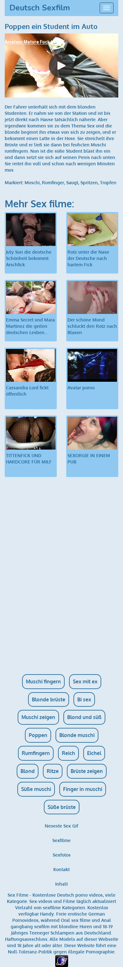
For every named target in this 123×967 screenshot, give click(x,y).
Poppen (38, 735)
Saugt (72, 182)
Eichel (94, 753)
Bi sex (84, 699)
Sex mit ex (85, 681)
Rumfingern (36, 753)
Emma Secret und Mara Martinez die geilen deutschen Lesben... (30, 326)
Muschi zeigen (38, 717)
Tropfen (108, 182)
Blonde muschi (77, 735)
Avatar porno (81, 387)
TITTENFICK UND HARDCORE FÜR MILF (29, 458)
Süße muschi (36, 789)
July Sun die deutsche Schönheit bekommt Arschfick (28, 258)
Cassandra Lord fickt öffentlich (27, 391)
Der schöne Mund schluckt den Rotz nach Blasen (92, 326)
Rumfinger (53, 182)
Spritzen (89, 182)
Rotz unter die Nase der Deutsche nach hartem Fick (88, 258)
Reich (68, 753)
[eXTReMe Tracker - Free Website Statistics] (61, 960)
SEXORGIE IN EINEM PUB (88, 458)
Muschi (32, 182)
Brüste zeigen (87, 771)
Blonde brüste (48, 699)
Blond (27, 771)
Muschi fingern (43, 681)
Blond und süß (84, 717)
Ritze (53, 771)
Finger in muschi (82, 789)
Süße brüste (62, 807)
